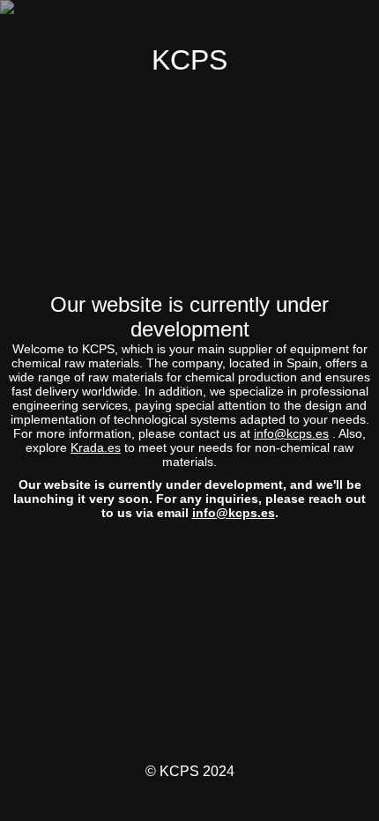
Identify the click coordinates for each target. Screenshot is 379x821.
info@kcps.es (291, 433)
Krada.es (96, 447)
